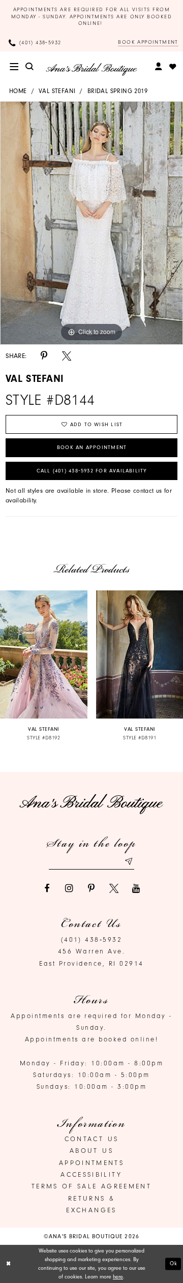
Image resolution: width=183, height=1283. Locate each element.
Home (18, 91)
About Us (91, 1150)
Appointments (91, 1163)
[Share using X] (66, 356)
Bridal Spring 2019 (117, 91)
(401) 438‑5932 (92, 939)
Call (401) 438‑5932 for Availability (92, 471)
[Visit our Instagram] (69, 888)
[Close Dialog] (8, 1264)
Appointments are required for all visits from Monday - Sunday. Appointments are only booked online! (91, 16)
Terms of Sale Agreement (91, 1186)
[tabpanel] (91, 223)
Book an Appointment (92, 447)
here (118, 1276)
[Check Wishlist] (172, 66)
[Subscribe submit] (128, 861)
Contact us (92, 1139)
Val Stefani (57, 91)
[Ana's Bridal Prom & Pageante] (91, 69)
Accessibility (91, 1174)
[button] (14, 66)
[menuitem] (14, 66)
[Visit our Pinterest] (91, 888)
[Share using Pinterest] (44, 356)
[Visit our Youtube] (136, 888)
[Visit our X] (113, 888)
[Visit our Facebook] (46, 888)
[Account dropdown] (158, 66)
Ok (174, 1263)
